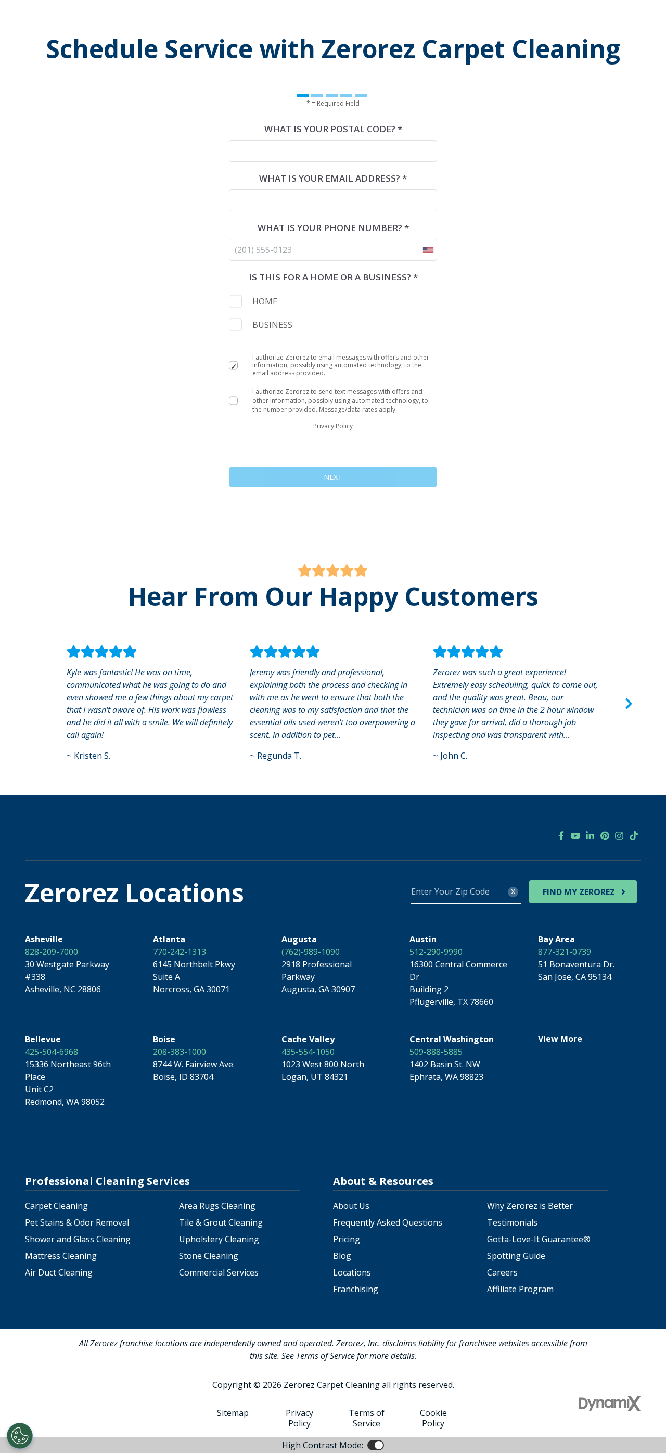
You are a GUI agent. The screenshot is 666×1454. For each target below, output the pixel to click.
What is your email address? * (333, 178)
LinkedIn (590, 835)
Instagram (619, 835)
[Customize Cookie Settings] (20, 1436)
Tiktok (633, 835)
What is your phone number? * (333, 228)
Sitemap (233, 1413)
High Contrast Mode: (322, 1445)
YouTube (575, 835)
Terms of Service (367, 1418)
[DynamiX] (610, 1403)
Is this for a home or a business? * (333, 277)
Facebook (561, 835)
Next (628, 703)
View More (560, 1038)
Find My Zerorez (579, 892)
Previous (37, 703)
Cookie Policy (433, 1418)
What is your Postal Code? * (333, 129)
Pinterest (604, 835)
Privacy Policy (333, 426)
